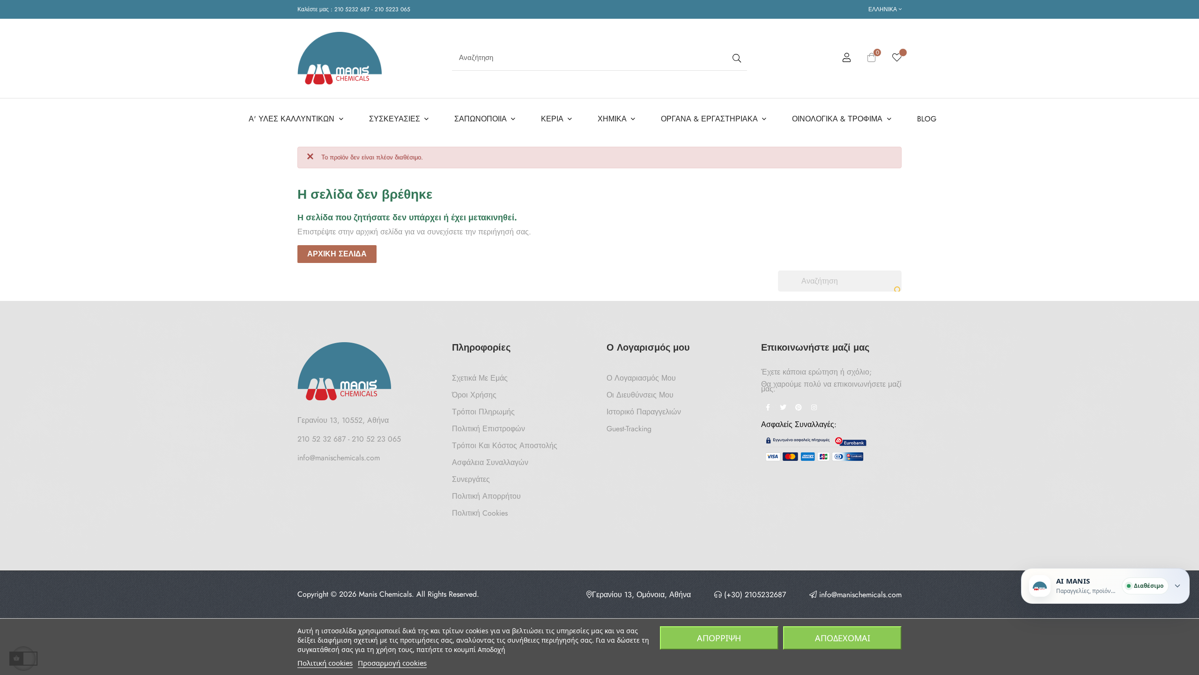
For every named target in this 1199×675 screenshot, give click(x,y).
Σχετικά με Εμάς (480, 378)
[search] (736, 58)
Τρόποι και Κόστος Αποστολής (504, 445)
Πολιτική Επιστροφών (488, 428)
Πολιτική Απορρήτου (486, 496)
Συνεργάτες (471, 479)
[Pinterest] (798, 408)
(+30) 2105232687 (754, 594)
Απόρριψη (719, 638)
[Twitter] (783, 408)
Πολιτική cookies (325, 663)
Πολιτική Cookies (480, 513)
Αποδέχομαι (842, 638)
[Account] (847, 59)
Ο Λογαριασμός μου (641, 378)
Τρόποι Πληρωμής (483, 411)
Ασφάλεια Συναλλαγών (490, 462)
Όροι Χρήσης (474, 395)
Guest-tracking (629, 428)
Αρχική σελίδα (337, 253)
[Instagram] (814, 408)
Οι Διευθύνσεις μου (640, 395)
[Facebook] (767, 408)
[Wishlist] (897, 58)
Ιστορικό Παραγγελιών (644, 411)
